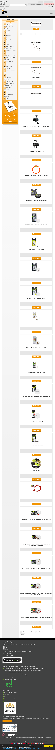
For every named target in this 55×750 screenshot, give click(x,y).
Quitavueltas (9, 81)
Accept (48, 746)
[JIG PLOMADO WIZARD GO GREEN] (36, 439)
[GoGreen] (7, 683)
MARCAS (36, 28)
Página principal (5, 16)
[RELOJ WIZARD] (36, 463)
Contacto (51, 6)
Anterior (22, 36)
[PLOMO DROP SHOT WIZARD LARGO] (36, 365)
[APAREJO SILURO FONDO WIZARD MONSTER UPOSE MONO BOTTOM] (36, 512)
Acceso (41, 1)
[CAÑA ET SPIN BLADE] (36, 70)
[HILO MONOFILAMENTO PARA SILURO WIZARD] (36, 168)
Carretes (8, 35)
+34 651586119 (9, 653)
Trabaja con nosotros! (9, 699)
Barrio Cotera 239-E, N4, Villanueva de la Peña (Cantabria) (18, 651)
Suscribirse (7, 721)
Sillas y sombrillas (11, 55)
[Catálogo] (10, 106)
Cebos (7, 98)
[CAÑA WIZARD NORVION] (36, 46)
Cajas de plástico (11, 50)
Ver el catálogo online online (10, 120)
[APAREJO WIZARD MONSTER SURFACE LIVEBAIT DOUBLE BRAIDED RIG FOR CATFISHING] (36, 586)
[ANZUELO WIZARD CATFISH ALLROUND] (36, 291)
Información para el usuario (36, 4)
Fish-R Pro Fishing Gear (29, 644)
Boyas (7, 44)
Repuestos (9, 92)
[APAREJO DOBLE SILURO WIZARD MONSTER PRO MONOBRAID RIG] (36, 610)
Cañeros (8, 68)
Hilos (7, 37)
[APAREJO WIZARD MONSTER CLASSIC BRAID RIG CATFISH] (36, 561)
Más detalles (36, 62)
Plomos (8, 42)
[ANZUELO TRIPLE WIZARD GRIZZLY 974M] (36, 340)
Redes (7, 53)
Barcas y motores (11, 64)
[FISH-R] (12, 660)
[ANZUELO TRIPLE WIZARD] (36, 316)
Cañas (7, 33)
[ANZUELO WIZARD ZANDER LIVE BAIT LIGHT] (36, 218)
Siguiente (44, 34)
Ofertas (8, 30)
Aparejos (8, 75)
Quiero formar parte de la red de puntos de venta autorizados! (18, 701)
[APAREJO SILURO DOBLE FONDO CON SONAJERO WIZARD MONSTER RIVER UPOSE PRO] (36, 537)
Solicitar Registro (50, 4)
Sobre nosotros (49, 1)
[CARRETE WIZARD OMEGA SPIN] (36, 144)
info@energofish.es (9, 655)
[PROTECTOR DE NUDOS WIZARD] (36, 488)
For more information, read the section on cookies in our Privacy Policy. (21, 748)
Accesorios (9, 66)
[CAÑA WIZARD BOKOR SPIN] (36, 95)
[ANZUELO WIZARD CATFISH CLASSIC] (36, 267)
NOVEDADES (9, 24)
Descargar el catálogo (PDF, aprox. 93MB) (10, 115)
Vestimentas (9, 61)
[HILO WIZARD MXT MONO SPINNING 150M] (36, 193)
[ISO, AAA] (10, 727)
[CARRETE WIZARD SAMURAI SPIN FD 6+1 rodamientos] (36, 119)
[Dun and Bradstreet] (9, 708)
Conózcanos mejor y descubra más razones (15, 677)
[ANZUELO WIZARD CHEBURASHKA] (36, 242)
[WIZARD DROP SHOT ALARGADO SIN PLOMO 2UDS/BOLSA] (36, 389)
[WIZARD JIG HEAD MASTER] (36, 414)
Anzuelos (8, 39)
